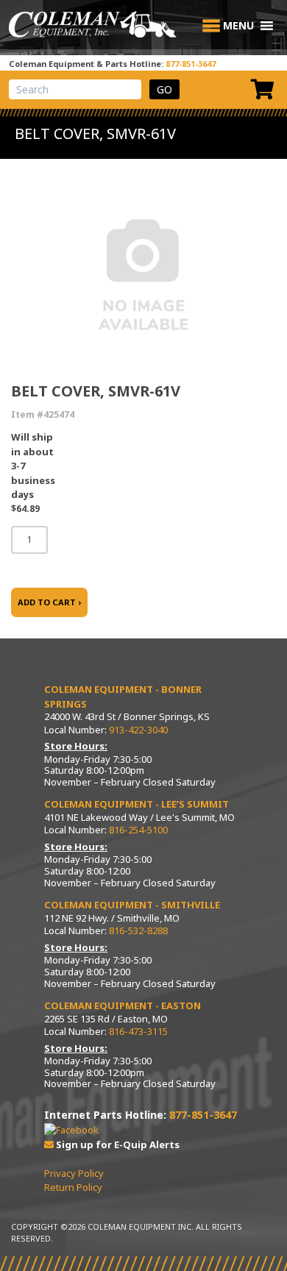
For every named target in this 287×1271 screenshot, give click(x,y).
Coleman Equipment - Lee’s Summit (136, 804)
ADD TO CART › (49, 602)
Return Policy (73, 1187)
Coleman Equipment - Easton (122, 1005)
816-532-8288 (138, 930)
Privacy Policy (74, 1173)
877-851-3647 (191, 63)
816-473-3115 (138, 1031)
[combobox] (75, 89)
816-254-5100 (138, 829)
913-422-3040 (138, 729)
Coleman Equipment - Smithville (132, 904)
